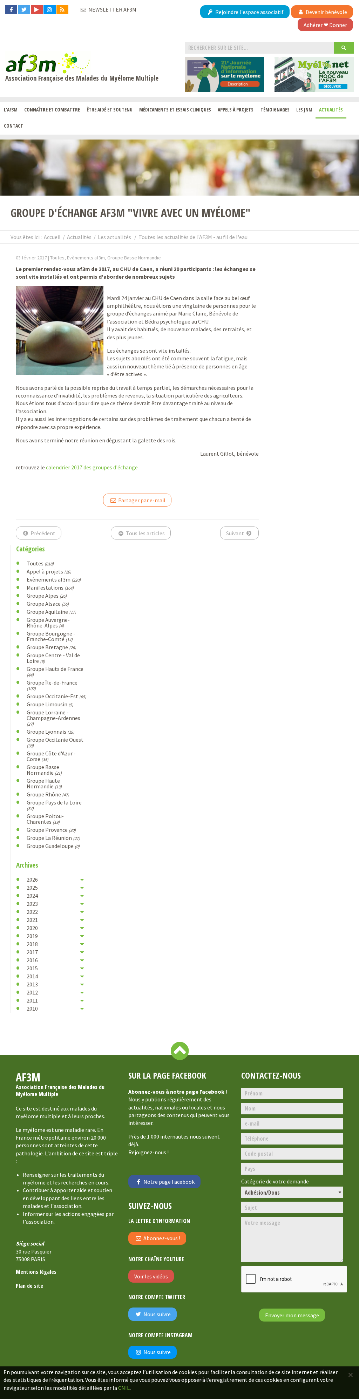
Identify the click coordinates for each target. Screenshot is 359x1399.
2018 (32, 944)
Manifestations (50, 587)
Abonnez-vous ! (161, 1238)
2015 (32, 968)
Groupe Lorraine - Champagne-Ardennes (53, 718)
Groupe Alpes (47, 595)
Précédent (42, 533)
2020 (32, 927)
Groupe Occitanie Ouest (55, 742)
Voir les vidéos (151, 1276)
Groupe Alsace (48, 603)
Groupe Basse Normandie (44, 769)
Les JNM (304, 109)
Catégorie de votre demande (275, 1181)
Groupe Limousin (50, 704)
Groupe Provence (51, 829)
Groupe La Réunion (53, 837)
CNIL (124, 1387)
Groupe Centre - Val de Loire (53, 658)
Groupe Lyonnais (50, 731)
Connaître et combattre (52, 109)
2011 (32, 1000)
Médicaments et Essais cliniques (175, 109)
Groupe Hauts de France (55, 671)
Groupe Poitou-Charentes (45, 819)
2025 (32, 887)
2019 (32, 935)
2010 (32, 1008)
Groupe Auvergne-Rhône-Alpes (48, 622)
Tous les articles (145, 533)
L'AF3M (11, 109)
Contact (13, 125)
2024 (32, 895)
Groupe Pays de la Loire (54, 805)
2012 (32, 992)
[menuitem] (10, 110)
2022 (32, 911)
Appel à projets (49, 571)
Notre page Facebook (168, 1181)
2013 (32, 984)
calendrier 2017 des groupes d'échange (92, 467)
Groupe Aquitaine (51, 611)
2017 (32, 952)
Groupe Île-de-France (52, 685)
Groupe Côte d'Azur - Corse (51, 756)
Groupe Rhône (48, 794)
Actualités (331, 109)
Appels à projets (235, 109)
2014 (32, 976)
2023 (32, 903)
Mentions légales (36, 1272)
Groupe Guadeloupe (53, 845)
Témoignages (275, 109)
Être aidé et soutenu (110, 109)
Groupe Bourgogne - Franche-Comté (51, 636)
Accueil (52, 236)
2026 (32, 879)
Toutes (40, 563)
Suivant (235, 533)
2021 (32, 919)
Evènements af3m (54, 579)
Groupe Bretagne (51, 647)
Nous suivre (156, 1314)
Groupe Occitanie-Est (56, 696)
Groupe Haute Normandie (44, 783)
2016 (32, 960)
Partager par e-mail (141, 500)
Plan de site (29, 1286)
